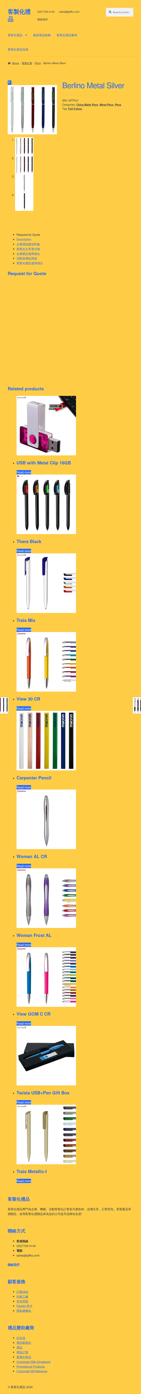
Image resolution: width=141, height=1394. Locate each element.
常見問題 (22, 1301)
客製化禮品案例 (67, 35)
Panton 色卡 (24, 1306)
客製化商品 (24, 1357)
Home (15, 63)
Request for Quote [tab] (28, 234)
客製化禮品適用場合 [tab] (30, 263)
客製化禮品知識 (18, 49)
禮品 (19, 1347)
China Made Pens (87, 104)
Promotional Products (31, 1366)
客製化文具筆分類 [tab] (28, 249)
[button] (9, 82)
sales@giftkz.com (69, 11)
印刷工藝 (22, 1296)
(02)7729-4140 (46, 11)
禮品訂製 (22, 1352)
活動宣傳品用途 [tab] (27, 258)
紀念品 (21, 1338)
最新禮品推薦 (42, 35)
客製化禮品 (19, 15)
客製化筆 (27, 63)
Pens (38, 63)
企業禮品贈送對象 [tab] (28, 244)
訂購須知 (22, 1292)
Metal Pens (106, 104)
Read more (24, 472)
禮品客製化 (24, 1343)
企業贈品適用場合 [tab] (28, 254)
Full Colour (75, 108)
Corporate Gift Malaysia (32, 1371)
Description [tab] (24, 239)
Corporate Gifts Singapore (33, 1362)
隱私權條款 (24, 1311)
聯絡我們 (42, 19)
